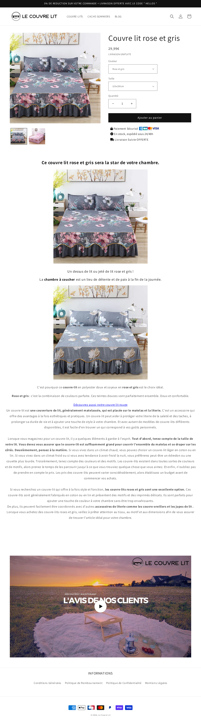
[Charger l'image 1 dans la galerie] (19, 136)
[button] (172, 16)
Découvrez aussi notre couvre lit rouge (100, 405)
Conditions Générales (47, 683)
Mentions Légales (156, 683)
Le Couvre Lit (104, 715)
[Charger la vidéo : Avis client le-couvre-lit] (100, 607)
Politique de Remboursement (84, 683)
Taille (111, 78)
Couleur (112, 61)
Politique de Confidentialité (124, 683)
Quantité (113, 95)
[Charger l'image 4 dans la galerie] (37, 136)
